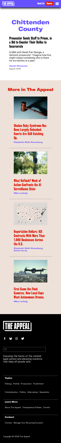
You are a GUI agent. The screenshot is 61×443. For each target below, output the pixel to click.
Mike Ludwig (20, 193)
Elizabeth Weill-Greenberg (28, 142)
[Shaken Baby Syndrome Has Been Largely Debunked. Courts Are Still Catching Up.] (30, 108)
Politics (23, 392)
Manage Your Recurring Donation (28, 422)
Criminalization (11, 392)
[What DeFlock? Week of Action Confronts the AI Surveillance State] (30, 163)
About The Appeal (13, 407)
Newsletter (44, 392)
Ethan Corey (20, 250)
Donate (49, 3)
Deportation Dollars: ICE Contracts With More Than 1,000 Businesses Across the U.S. (29, 237)
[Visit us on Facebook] (6, 338)
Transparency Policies (32, 407)
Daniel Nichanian (18, 66)
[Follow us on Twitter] (24, 338)
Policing (8, 383)
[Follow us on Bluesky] (12, 338)
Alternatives (32, 392)
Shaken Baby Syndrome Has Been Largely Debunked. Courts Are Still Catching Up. (30, 131)
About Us (40, 3)
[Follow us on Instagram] (18, 338)
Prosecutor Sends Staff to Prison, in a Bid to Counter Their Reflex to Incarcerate (30, 42)
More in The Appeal (30, 89)
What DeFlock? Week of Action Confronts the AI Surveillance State (27, 185)
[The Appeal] (8, 3)
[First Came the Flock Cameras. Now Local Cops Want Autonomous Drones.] (30, 271)
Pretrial (16, 383)
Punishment (38, 383)
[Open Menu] (57, 4)
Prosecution (26, 383)
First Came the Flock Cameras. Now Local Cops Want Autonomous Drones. (29, 293)
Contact (8, 422)
